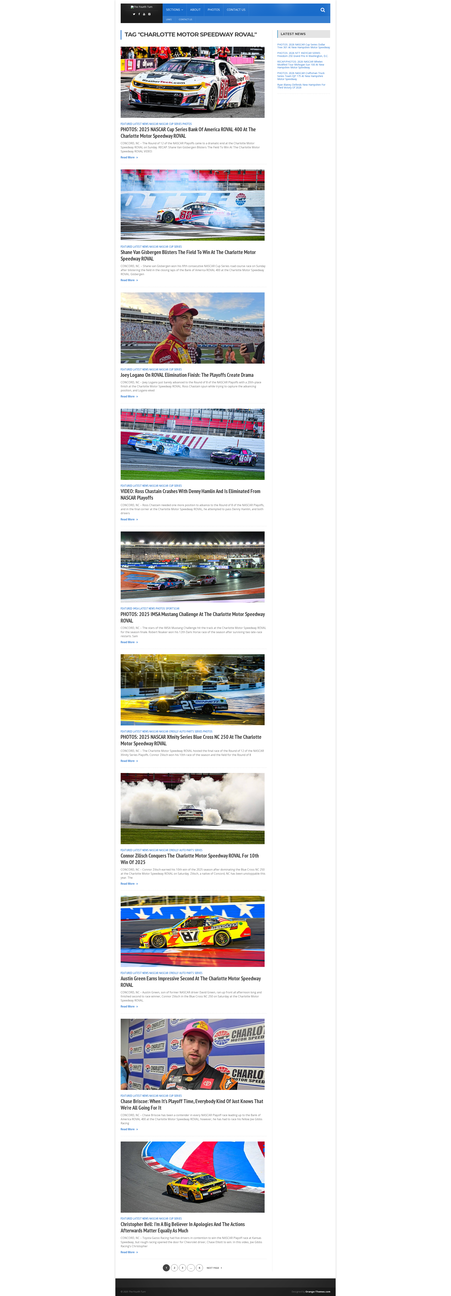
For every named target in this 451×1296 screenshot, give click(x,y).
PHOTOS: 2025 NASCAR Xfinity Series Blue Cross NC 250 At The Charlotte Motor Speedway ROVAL (191, 740)
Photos (214, 10)
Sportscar (173, 608)
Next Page (213, 1267)
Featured (126, 124)
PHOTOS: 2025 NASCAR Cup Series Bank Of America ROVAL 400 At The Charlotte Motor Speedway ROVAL (188, 132)
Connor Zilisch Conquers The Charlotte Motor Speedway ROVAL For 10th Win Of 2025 (190, 859)
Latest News (141, 124)
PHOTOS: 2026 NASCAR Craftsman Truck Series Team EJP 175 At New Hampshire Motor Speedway (301, 76)
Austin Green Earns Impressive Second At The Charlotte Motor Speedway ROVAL (191, 981)
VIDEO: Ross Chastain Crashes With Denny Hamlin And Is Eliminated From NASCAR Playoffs (190, 494)
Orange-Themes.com (317, 1291)
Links (169, 19)
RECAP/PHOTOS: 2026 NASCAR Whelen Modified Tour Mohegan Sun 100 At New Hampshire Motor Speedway (300, 64)
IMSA (136, 608)
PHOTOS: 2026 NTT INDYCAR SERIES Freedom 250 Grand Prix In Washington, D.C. (302, 54)
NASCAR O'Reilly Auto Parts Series (180, 731)
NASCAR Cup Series (170, 124)
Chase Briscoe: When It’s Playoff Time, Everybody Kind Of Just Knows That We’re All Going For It (192, 1104)
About (195, 10)
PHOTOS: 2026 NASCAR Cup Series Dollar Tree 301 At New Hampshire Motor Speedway (303, 46)
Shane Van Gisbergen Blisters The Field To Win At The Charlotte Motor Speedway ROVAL (188, 255)
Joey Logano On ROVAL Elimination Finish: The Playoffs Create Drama (187, 374)
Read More (128, 157)
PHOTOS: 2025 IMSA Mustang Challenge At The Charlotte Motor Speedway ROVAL (193, 617)
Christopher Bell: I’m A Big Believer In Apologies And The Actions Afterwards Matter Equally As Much (183, 1227)
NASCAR (154, 124)
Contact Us (236, 10)
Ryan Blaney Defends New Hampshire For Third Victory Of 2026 (301, 86)
